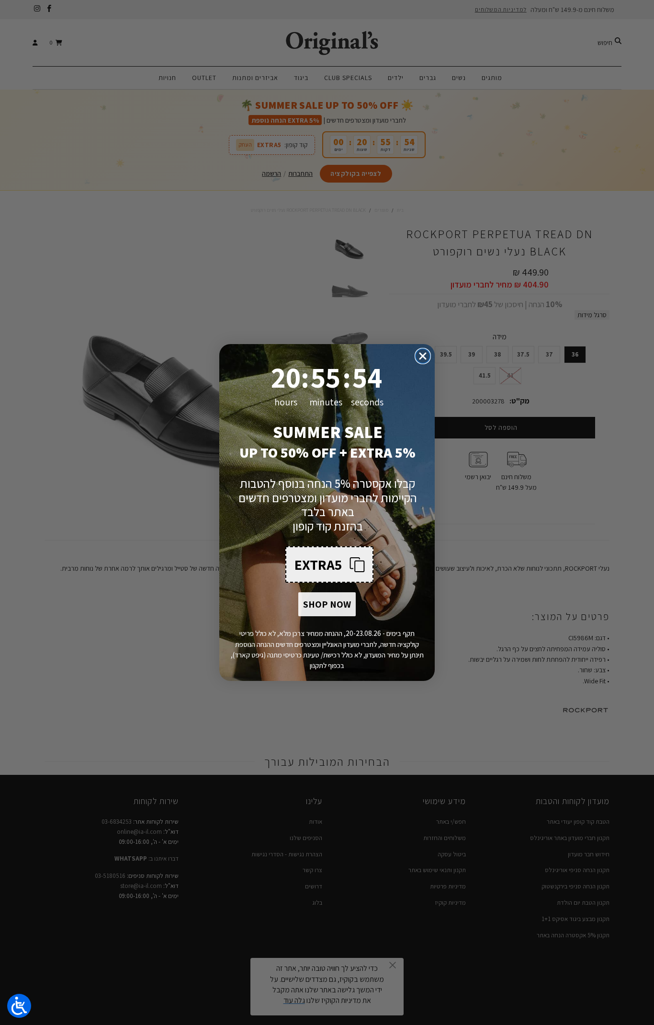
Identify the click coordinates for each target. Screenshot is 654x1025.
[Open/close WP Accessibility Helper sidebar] (19, 1006)
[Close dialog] (423, 356)
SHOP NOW (327, 604)
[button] (329, 564)
